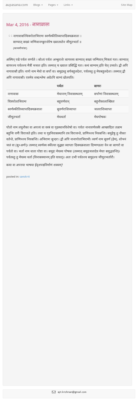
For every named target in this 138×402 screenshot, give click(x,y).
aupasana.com (17, 5)
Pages (52, 4)
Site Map (126, 4)
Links (67, 4)
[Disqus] (67, 230)
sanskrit (25, 176)
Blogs (37, 4)
